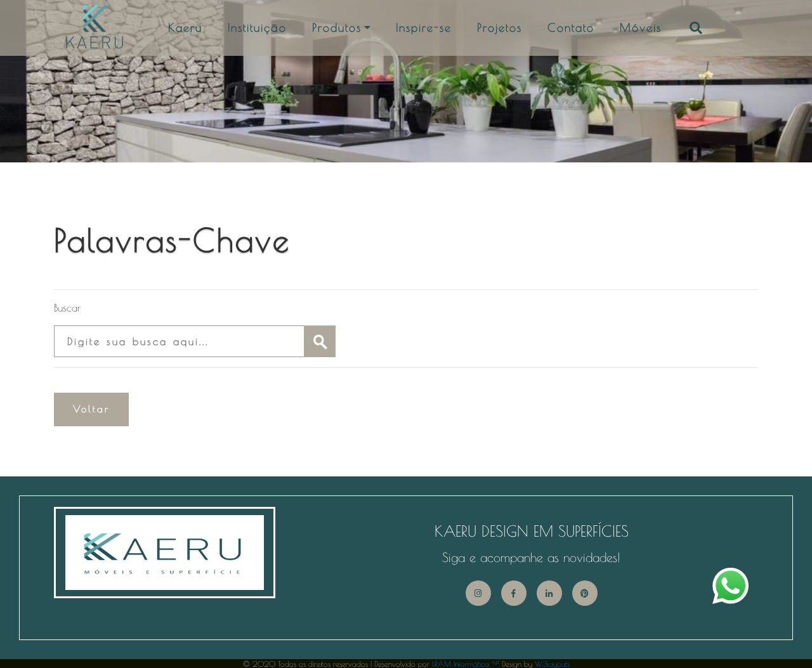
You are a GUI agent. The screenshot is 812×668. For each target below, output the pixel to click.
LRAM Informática (465, 663)
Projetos (499, 27)
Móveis (641, 27)
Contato (570, 27)
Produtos (337, 27)
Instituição (257, 27)
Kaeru (185, 27)
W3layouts (552, 663)
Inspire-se (424, 27)
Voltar (91, 408)
